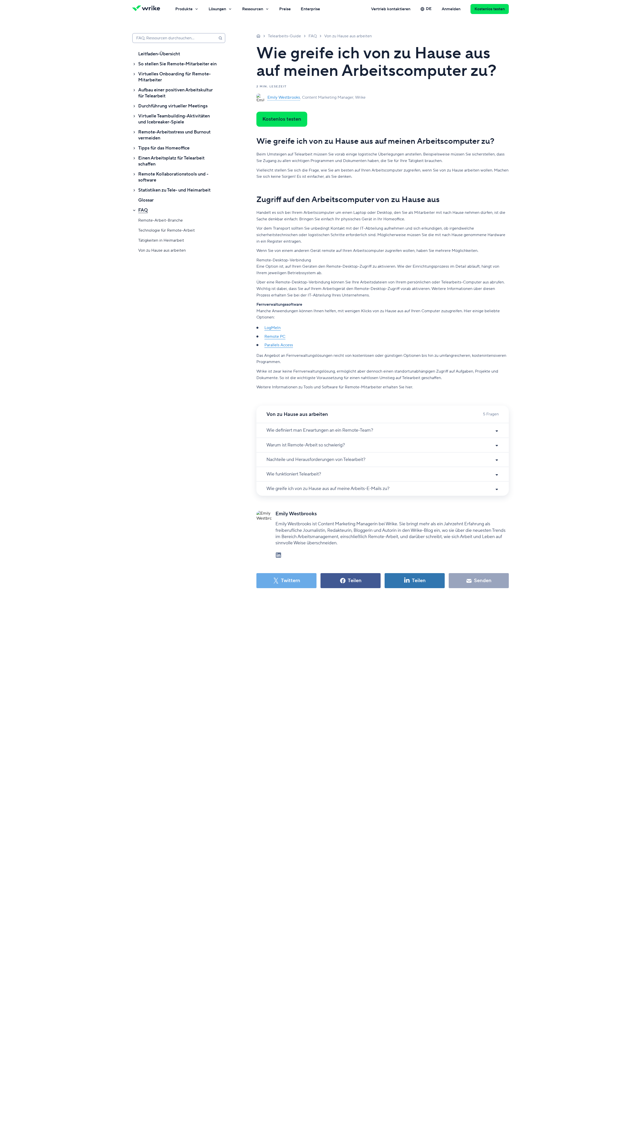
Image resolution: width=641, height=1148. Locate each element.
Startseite (258, 36)
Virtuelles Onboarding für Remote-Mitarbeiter (174, 77)
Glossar (146, 200)
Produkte (184, 9)
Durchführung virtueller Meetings (173, 106)
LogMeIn (272, 327)
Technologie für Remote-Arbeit (166, 230)
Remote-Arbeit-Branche (160, 220)
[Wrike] (147, 9)
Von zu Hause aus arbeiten (162, 250)
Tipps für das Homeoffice (164, 148)
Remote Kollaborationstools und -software (173, 177)
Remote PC (274, 336)
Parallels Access (278, 345)
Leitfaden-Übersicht (159, 54)
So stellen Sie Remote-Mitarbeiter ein (177, 64)
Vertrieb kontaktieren (390, 9)
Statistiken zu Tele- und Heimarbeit (174, 190)
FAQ (143, 210)
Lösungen (217, 9)
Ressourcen (252, 9)
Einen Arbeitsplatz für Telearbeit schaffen (171, 161)
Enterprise (310, 9)
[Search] (220, 38)
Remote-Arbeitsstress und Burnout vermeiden (174, 135)
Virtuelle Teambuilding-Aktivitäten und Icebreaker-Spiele (174, 119)
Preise (285, 9)
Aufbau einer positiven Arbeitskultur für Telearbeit (175, 93)
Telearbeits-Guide (284, 36)
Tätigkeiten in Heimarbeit (161, 240)
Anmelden (451, 9)
